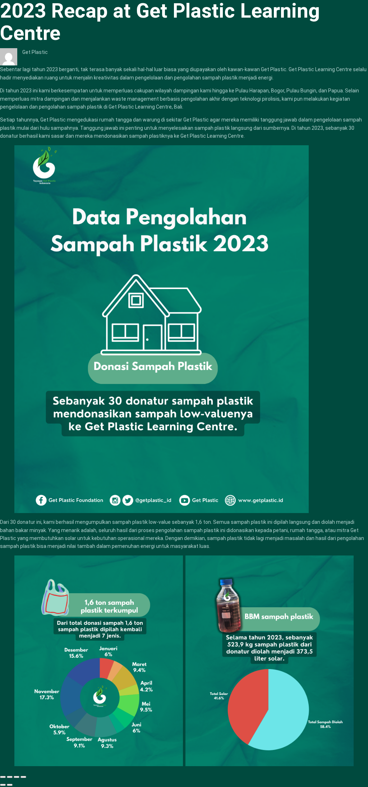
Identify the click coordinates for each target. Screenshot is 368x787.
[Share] (10, 777)
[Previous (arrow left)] (3, 785)
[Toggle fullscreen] (16, 777)
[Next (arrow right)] (10, 785)
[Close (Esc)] (3, 777)
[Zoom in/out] (23, 777)
